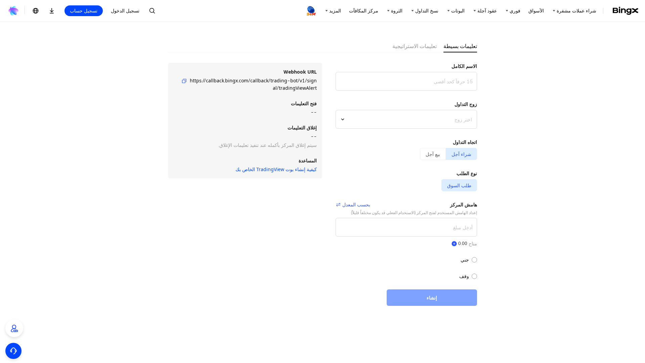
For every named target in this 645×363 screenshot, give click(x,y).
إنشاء (432, 297)
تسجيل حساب (83, 10)
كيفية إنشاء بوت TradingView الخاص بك (276, 169)
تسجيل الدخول (125, 10)
